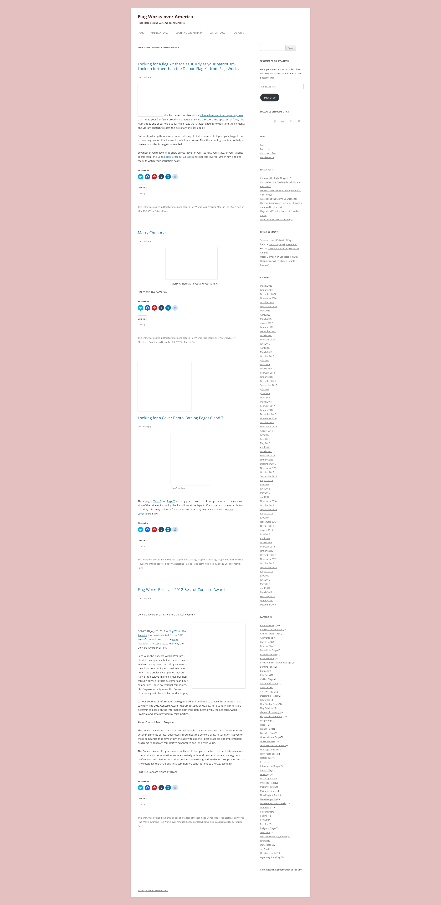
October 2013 (267, 525)
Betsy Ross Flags (268, 650)
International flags (269, 766)
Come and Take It (269, 683)
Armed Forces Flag (269, 633)
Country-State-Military (189, 32)
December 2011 (268, 604)
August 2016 (266, 430)
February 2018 (267, 372)
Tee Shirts (265, 848)
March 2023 (266, 318)
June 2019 (265, 343)
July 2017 (264, 389)
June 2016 (265, 439)
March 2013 (266, 542)
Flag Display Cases (269, 704)
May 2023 (265, 310)
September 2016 (268, 426)
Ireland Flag (266, 770)
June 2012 (265, 579)
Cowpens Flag (267, 687)
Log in (263, 144)
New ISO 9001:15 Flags (281, 240)
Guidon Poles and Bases (272, 745)
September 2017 (268, 385)
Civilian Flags (266, 679)
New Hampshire (268, 799)
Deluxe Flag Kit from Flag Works (175, 156)
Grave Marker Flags (270, 737)
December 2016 (268, 414)
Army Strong (266, 637)
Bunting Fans (267, 666)
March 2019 (266, 352)
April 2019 (265, 347)
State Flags (265, 844)
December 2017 (268, 381)
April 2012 (265, 588)
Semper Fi (265, 832)
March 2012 (266, 592)
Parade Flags (191, 563)
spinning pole (206, 563)
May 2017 (265, 397)
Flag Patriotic (266, 708)
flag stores (226, 817)
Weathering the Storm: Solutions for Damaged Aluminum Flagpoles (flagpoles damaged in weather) (281, 203)
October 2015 (267, 472)
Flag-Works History (270, 712)
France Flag (266, 728)
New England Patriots (271, 795)
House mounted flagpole (150, 563)
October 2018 (267, 356)
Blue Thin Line (267, 658)
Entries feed (266, 149)
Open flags (265, 807)
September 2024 (268, 306)
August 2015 (266, 480)
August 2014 (266, 513)
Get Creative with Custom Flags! (276, 219)
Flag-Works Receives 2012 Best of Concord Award (181, 589)
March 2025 (266, 285)
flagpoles (190, 821)
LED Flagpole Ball (268, 778)
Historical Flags (267, 753)
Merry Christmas (152, 232)
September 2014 (268, 509)
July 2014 (264, 517)
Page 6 (157, 501)
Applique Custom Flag (271, 629)
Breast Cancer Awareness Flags (275, 662)
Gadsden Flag (267, 733)
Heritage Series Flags (270, 749)
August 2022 (266, 323)
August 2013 (266, 530)
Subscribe (269, 97)
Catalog (167, 559)
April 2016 (265, 447)
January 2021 (266, 327)
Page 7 (171, 501)
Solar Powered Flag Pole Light (275, 836)
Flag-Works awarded (148, 821)
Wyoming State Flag (270, 857)
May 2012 (265, 583)
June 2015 (265, 488)
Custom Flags (217, 32)
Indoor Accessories (174, 563)
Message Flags (267, 782)
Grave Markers (267, 741)
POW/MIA (265, 819)
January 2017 (266, 410)
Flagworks (207, 821)
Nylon (238, 206)
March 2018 (266, 368)
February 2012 (267, 596)
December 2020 (268, 331)
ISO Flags (264, 774)
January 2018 (266, 376)
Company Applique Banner (283, 244)
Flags (175, 639)
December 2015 (268, 463)
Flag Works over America (165, 16)
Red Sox (264, 824)
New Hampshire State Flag (273, 803)
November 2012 (268, 559)
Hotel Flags (265, 757)
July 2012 (264, 575)
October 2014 (267, 505)
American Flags (159, 32)
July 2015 (264, 484)
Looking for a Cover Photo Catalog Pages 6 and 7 (180, 417)
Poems (263, 815)
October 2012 (267, 563)
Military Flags (267, 786)
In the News (266, 762)
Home (141, 32)
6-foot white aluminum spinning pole (221, 115)
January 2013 (266, 550)
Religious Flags (267, 828)
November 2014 (268, 501)
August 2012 (266, 571)
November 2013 (268, 521)
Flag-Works (196, 337)
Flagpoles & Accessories (151, 643)
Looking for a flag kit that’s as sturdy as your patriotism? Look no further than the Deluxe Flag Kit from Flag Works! (189, 66)
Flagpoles (238, 32)
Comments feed (268, 153)
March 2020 (266, 335)
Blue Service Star (268, 654)
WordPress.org (267, 157)
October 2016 (267, 422)
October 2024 (267, 302)
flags (198, 821)
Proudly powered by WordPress (153, 890)
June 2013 (265, 534)
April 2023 (265, 314)
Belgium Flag (266, 646)
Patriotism (265, 811)
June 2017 (265, 393)
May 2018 (265, 364)
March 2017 (266, 401)
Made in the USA (225, 206)
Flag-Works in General (271, 716)
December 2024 (268, 294)
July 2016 (264, 434)
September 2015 (268, 476)
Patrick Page (161, 211)
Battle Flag (265, 641)
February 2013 (267, 546)
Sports (263, 840)
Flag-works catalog (207, 559)
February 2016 (267, 455)
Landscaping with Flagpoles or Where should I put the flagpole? (279, 261)
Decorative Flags (268, 695)
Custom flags (267, 691)
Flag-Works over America (203, 206)
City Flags (265, 675)
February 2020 (267, 339)
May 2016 (265, 443)
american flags (198, 817)
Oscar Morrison (268, 256)
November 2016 (268, 418)
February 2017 (267, 405)
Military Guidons (268, 791)
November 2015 (268, 467)
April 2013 (265, 538)
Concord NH (213, 817)
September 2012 (268, 567)
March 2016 (266, 451)
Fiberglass (265, 699)
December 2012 (268, 554)
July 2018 (264, 360)
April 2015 (265, 496)
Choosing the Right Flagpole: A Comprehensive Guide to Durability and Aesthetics (280, 182)
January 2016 (266, 459)
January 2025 (266, 289)
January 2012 (266, 600)
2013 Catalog (190, 559)
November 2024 (268, 298)
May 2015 (265, 492)
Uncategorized (170, 206)
